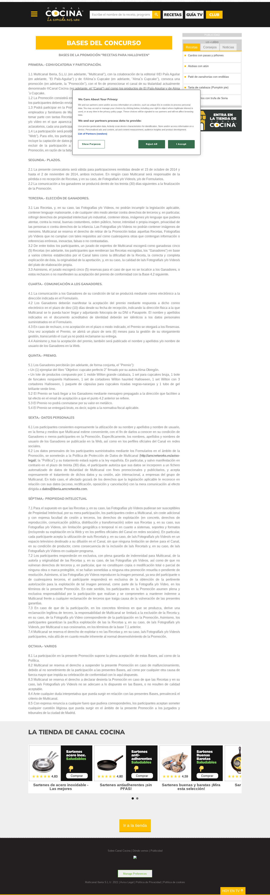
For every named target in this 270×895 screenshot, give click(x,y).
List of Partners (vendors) (92, 133)
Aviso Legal (127, 882)
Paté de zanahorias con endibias (208, 76)
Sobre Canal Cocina (119, 850)
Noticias (228, 47)
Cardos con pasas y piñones (206, 55)
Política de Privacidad (148, 882)
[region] (136, 122)
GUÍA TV (194, 14)
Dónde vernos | (142, 850)
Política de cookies (174, 882)
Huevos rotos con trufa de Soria (208, 98)
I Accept (181, 144)
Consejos (210, 47)
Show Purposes (91, 144)
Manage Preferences (135, 873)
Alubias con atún (198, 66)
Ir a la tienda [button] (135, 825)
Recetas (191, 47)
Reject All (151, 144)
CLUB (214, 14)
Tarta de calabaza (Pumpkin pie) (208, 87)
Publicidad (156, 850)
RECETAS (173, 14)
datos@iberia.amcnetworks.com (64, 489)
